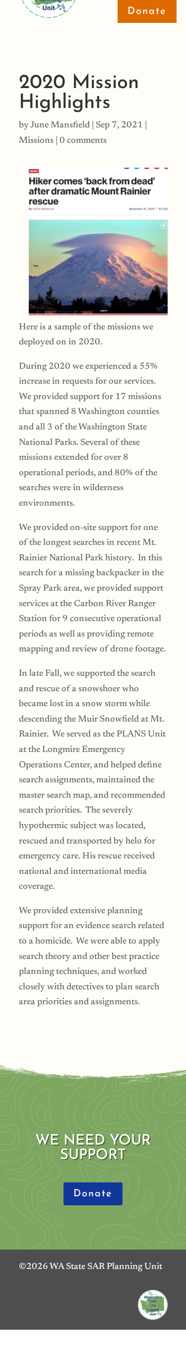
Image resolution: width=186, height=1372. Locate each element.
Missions (36, 140)
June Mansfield (60, 125)
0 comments (83, 140)
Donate (93, 1194)
